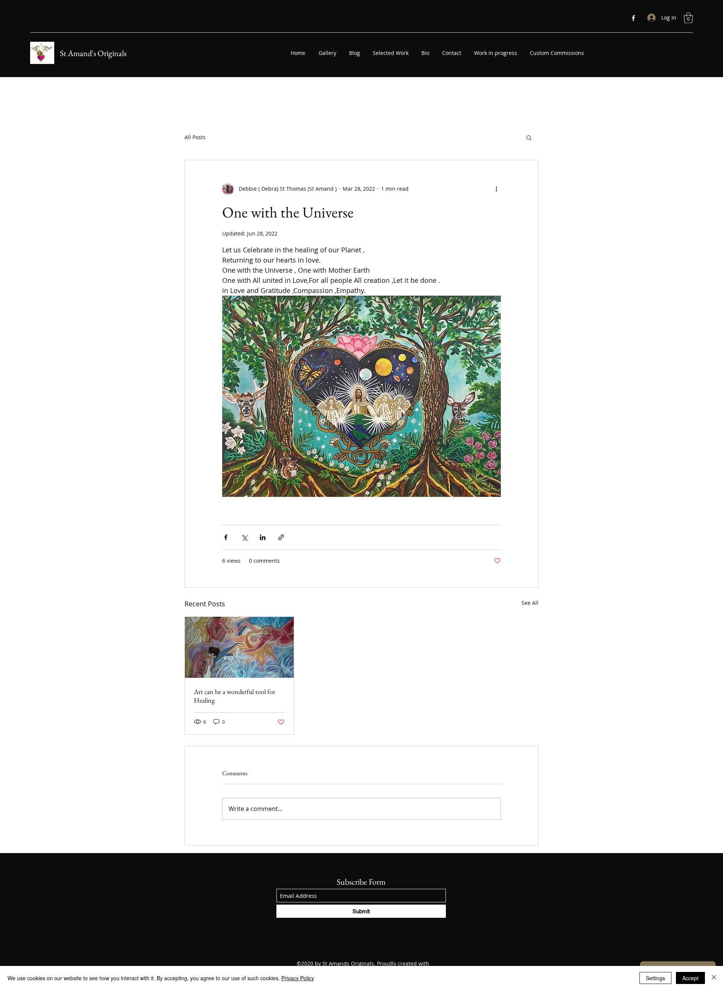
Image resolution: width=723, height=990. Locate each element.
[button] (688, 17)
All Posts (195, 137)
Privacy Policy (297, 978)
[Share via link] (281, 537)
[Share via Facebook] (225, 537)
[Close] (713, 978)
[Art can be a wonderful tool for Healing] (239, 647)
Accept (690, 978)
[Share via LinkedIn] (262, 537)
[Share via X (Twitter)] (244, 537)
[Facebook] (633, 18)
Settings (655, 978)
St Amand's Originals (93, 53)
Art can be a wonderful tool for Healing (234, 696)
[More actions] (496, 188)
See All (530, 602)
